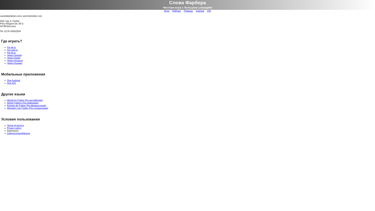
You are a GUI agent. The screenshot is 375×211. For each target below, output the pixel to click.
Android (200, 11)
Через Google (14, 55)
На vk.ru (11, 52)
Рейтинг (176, 11)
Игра (166, 11)
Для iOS (11, 83)
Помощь (188, 11)
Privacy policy (14, 128)
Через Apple (13, 58)
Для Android (13, 80)
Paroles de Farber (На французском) (26, 105)
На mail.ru (12, 50)
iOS (209, 11)
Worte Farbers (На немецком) (22, 103)
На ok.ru (11, 47)
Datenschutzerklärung (18, 133)
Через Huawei (14, 63)
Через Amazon (15, 60)
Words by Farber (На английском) (25, 100)
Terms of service (15, 125)
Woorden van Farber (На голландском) (27, 108)
